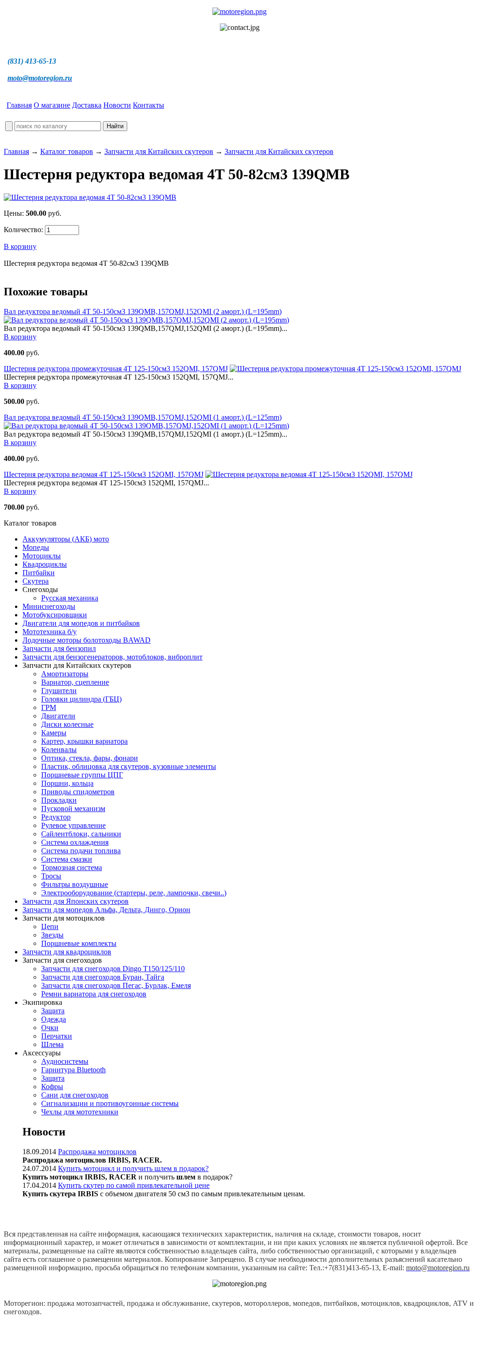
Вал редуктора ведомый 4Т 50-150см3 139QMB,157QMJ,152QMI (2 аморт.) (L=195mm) (143, 311)
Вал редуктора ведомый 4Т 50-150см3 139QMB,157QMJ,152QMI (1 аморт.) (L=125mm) (143, 417)
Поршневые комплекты (78, 943)
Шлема (52, 1044)
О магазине (52, 105)
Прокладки (59, 800)
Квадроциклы (44, 564)
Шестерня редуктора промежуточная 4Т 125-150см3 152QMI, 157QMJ (116, 369)
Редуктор (56, 817)
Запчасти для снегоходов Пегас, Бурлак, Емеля (116, 985)
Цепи (49, 926)
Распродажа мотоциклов (97, 1152)
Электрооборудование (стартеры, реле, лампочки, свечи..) (133, 893)
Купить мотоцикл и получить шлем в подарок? (133, 1168)
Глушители (59, 691)
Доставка (87, 105)
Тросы (51, 876)
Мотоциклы (41, 556)
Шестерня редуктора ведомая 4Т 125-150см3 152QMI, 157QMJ (103, 474)
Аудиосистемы (64, 1061)
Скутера (35, 581)
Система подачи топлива (81, 851)
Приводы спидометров (78, 792)
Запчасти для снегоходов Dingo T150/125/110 (113, 969)
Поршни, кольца (67, 783)
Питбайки (38, 573)
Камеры (53, 733)
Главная (19, 105)
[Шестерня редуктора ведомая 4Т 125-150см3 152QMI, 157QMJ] (309, 474)
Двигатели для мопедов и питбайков (81, 623)
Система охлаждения (75, 842)
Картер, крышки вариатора (84, 741)
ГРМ (48, 707)
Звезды (52, 935)
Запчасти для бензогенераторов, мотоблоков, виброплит (112, 657)
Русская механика (69, 598)
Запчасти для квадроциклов (66, 952)
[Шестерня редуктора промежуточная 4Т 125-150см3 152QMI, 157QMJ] (345, 369)
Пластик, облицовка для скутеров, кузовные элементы (128, 766)
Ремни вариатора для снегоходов (93, 994)
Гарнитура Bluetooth (73, 1070)
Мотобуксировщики (54, 615)
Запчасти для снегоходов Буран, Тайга (102, 977)
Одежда (53, 1019)
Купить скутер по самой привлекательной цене (134, 1185)
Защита (53, 1011)
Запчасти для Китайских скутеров (158, 151)
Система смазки (66, 859)
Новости (117, 105)
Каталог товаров (66, 151)
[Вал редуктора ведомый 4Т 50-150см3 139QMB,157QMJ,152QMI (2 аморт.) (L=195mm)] (146, 320)
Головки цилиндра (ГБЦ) (81, 699)
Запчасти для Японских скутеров (75, 901)
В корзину (20, 246)
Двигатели (58, 716)
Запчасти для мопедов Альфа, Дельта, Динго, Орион (106, 910)
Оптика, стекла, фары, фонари (89, 758)
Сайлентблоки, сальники (81, 834)
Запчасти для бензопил (59, 648)
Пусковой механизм (73, 809)
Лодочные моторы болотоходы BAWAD (86, 640)
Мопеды (35, 547)
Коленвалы (59, 750)
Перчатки (56, 1036)
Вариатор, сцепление (75, 682)
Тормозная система (71, 867)
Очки (49, 1028)
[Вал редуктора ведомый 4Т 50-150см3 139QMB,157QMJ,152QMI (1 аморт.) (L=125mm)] (146, 426)
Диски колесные (67, 724)
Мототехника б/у (49, 632)
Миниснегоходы (48, 606)
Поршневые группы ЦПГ (82, 775)
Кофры (52, 1087)
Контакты (148, 105)
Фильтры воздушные (74, 884)
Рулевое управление (73, 825)
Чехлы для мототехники (79, 1112)
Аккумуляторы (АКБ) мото (65, 539)
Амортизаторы (64, 674)
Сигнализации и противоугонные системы (110, 1103)
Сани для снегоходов (75, 1095)
